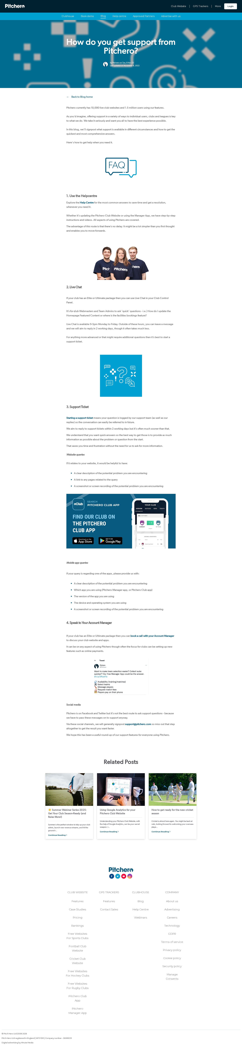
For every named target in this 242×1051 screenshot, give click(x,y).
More (218, 6)
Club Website (178, 6)
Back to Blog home (82, 96)
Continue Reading (57, 835)
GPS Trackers (200, 6)
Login (231, 6)
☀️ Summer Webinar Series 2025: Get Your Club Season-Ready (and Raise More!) (67, 813)
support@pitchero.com (138, 724)
